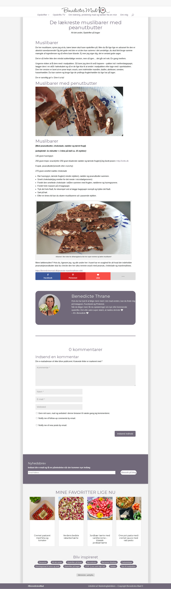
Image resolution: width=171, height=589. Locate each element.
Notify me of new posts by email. (52, 425)
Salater (113, 566)
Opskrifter (42, 15)
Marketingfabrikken (107, 586)
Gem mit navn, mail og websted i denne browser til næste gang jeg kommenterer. (74, 413)
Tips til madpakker (128, 566)
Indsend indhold (125, 434)
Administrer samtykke (86, 575)
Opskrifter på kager (91, 33)
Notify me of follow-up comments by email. (57, 418)
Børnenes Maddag (109, 562)
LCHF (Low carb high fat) (95, 566)
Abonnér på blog (128, 472)
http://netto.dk (123, 161)
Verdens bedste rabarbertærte (71, 536)
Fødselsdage (127, 562)
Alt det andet (76, 33)
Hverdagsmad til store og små (47, 566)
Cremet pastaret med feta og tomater (42, 537)
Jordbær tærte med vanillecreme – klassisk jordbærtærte (100, 539)
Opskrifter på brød (74, 562)
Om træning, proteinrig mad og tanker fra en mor (92, 15)
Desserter (43, 562)
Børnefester (91, 562)
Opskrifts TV (59, 15)
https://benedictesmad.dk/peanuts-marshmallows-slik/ (59, 271)
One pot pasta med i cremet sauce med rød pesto (129, 537)
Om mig (124, 15)
